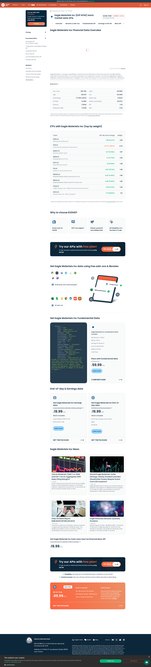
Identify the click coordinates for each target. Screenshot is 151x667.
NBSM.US (56, 157)
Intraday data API (31, 60)
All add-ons (58, 305)
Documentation (31, 38)
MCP (31, 5)
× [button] (149, 657)
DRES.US (56, 139)
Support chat (79, 640)
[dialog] (75, 661)
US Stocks (29, 68)
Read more (78, 660)
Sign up (146, 5)
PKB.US (55, 145)
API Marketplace (41, 5)
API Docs (15, 5)
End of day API (30, 54)
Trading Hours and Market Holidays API (36, 47)
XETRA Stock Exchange (32, 77)
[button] (42, 662)
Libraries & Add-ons (72, 24)
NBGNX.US (56, 174)
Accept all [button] (110, 661)
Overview (58, 24)
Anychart (123, 68)
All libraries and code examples (65, 285)
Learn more (91, 1)
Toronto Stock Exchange (33, 74)
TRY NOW (36, 23)
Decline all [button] (133, 661)
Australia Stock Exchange (33, 71)
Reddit (89, 640)
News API (118, 24)
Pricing (28, 32)
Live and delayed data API (33, 57)
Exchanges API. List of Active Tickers (32, 42)
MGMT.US (56, 151)
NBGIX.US (56, 180)
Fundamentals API (31, 51)
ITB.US (55, 168)
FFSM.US (56, 186)
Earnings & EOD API (105, 24)
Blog (96, 640)
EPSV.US (56, 163)
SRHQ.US (56, 192)
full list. (114, 598)
